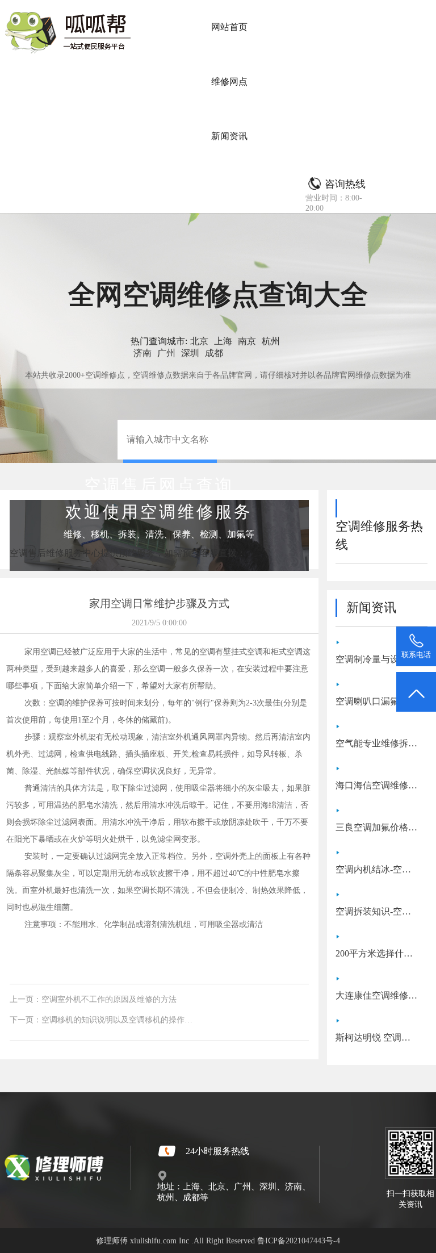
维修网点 (229, 81)
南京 (247, 341)
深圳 (190, 353)
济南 (142, 353)
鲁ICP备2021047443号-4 (298, 1240)
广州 (166, 353)
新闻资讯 (229, 136)
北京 (199, 341)
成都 (214, 353)
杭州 (271, 341)
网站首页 (229, 27)
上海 (223, 341)
